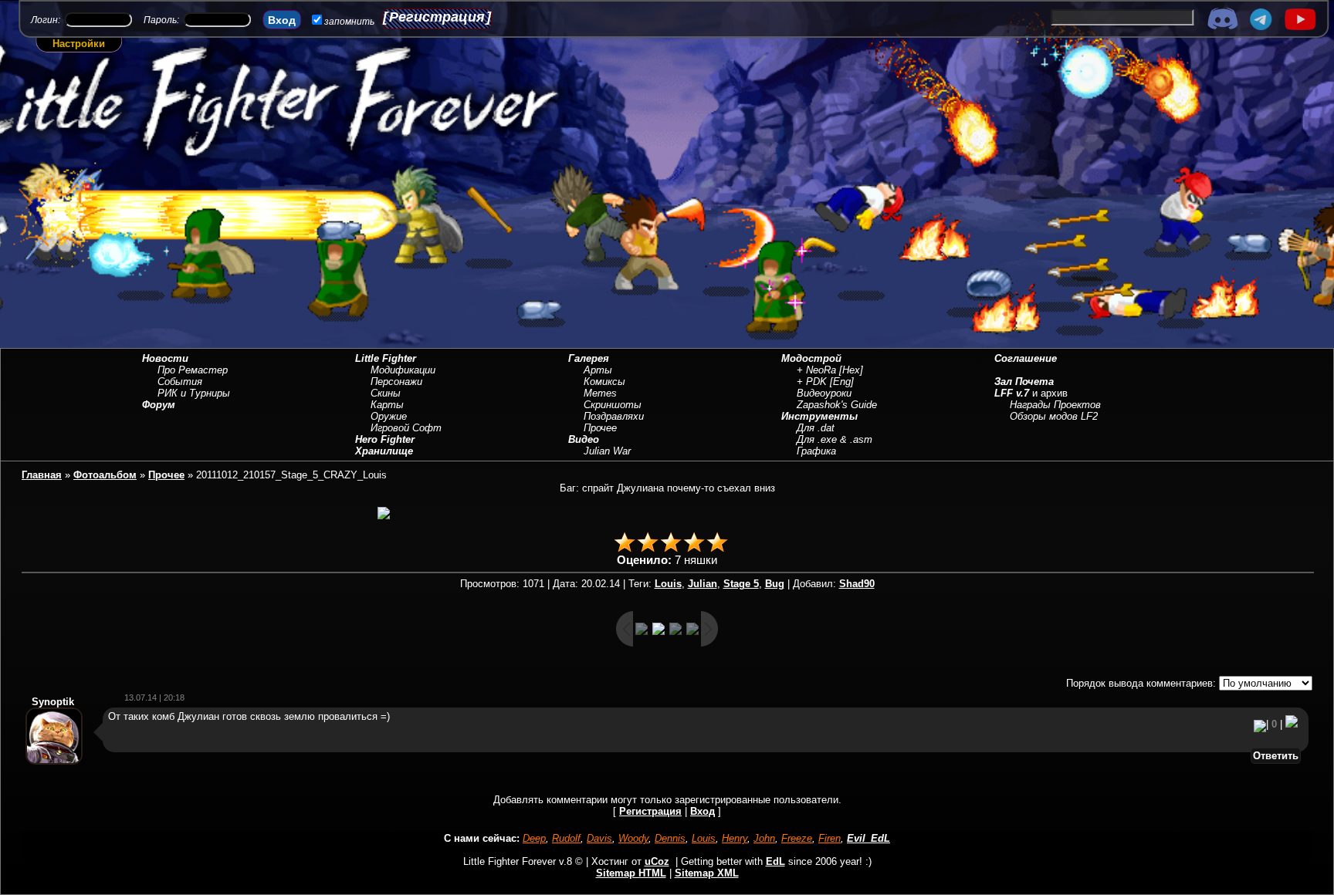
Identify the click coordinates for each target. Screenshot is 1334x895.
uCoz (657, 861)
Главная (42, 475)
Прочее (600, 428)
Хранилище (384, 451)
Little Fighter (385, 358)
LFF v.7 (1011, 393)
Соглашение (1025, 358)
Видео (583, 439)
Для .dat (816, 428)
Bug (774, 583)
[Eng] (842, 381)
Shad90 (857, 583)
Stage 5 (741, 583)
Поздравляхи (614, 416)
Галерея (588, 358)
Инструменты (819, 416)
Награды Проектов (1055, 404)
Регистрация (437, 17)
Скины (386, 393)
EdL (775, 861)
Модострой (811, 358)
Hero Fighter (385, 439)
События (179, 381)
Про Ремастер (192, 370)
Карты (387, 404)
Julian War (607, 451)
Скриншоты (613, 404)
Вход (702, 811)
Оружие (389, 416)
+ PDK (812, 381)
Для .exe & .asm (834, 439)
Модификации (403, 370)
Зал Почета (1024, 381)
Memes (600, 393)
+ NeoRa (816, 370)
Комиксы (604, 381)
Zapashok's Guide (837, 404)
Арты (598, 370)
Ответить (1275, 756)
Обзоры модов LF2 (1054, 416)
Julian (702, 583)
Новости (165, 358)
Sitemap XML (707, 873)
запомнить (349, 21)
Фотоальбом (105, 475)
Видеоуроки (824, 393)
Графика (816, 451)
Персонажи (396, 381)
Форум (158, 404)
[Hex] (851, 370)
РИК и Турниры (193, 393)
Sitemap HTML (631, 873)
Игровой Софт (406, 428)
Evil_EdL (868, 838)
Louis (668, 583)
